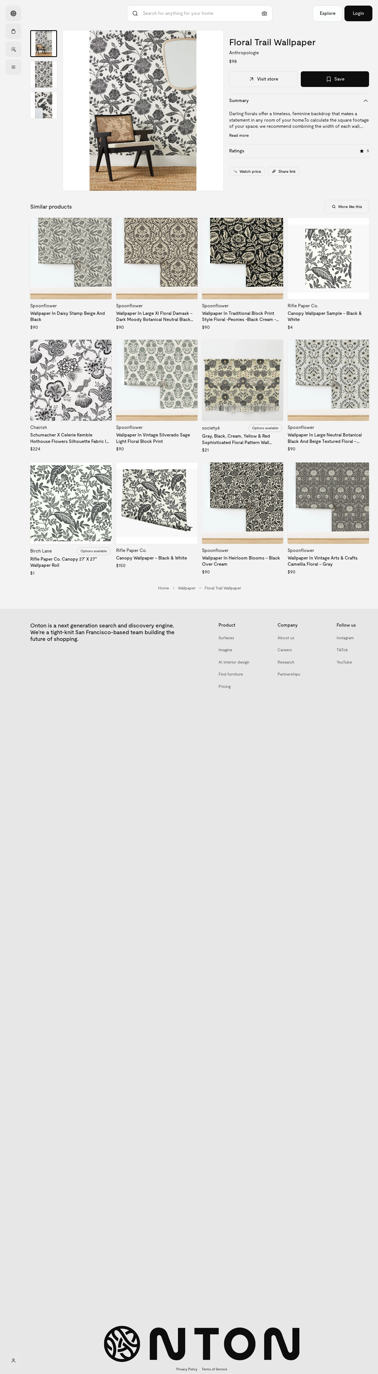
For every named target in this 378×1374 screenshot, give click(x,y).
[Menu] (13, 67)
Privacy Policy (186, 1369)
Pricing (225, 686)
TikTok (342, 650)
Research (286, 662)
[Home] (13, 13)
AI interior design (234, 662)
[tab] (43, 43)
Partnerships (289, 674)
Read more (239, 135)
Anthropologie (244, 52)
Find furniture (231, 674)
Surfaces (226, 638)
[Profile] (13, 1360)
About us (286, 638)
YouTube (344, 662)
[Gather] (13, 31)
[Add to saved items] (102, 226)
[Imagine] (13, 49)
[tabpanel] (143, 110)
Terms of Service (214, 1369)
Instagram (345, 638)
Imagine (225, 650)
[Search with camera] (264, 13)
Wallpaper (187, 588)
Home (163, 588)
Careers (285, 650)
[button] (143, 110)
